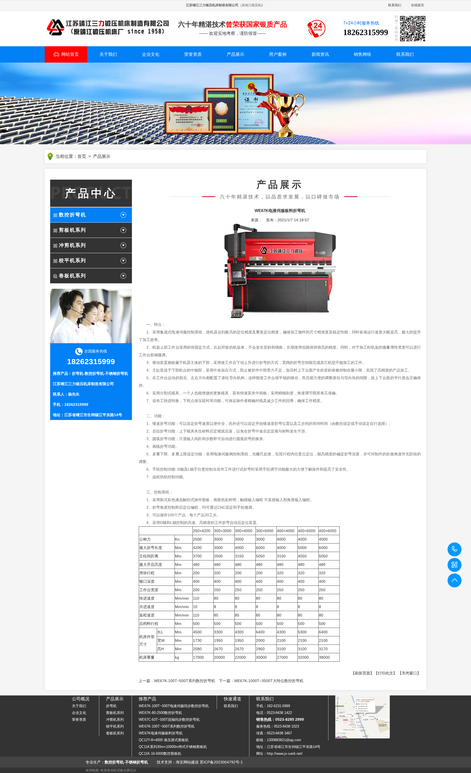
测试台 (131, 770)
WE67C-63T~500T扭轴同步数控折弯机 (169, 719)
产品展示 (235, 54)
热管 (103, 770)
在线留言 (417, 5)
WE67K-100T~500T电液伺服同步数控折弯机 (174, 706)
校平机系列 (72, 260)
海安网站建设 (187, 762)
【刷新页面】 (362, 673)
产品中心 (91, 193)
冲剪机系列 (72, 245)
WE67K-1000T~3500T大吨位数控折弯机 (268, 681)
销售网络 (362, 54)
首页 (81, 156)
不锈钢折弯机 (116, 373)
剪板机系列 (72, 230)
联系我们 (394, 5)
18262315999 (455, 549)
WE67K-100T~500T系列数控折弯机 (184, 681)
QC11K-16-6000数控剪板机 (160, 753)
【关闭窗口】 (409, 673)
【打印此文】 (385, 673)
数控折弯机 (72, 214)
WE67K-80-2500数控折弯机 (160, 713)
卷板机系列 (72, 275)
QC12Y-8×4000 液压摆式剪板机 (164, 740)
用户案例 (277, 54)
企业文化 (150, 54)
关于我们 (108, 54)
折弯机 (77, 373)
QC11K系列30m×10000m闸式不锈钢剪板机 (173, 747)
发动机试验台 (116, 770)
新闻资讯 (320, 54)
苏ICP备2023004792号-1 (221, 762)
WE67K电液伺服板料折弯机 (161, 733)
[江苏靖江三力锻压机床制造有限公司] (108, 27)
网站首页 (70, 54)
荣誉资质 (193, 54)
